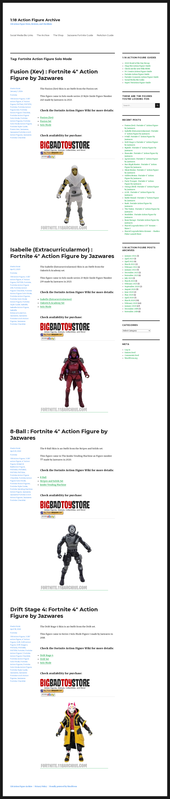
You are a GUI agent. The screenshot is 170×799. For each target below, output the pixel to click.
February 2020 (131, 303)
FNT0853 (22, 470)
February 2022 (131, 267)
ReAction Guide (105, 35)
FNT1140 (20, 104)
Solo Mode (45, 125)
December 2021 (131, 273)
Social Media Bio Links (21, 35)
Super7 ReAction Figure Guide (138, 83)
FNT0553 (14, 470)
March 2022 (130, 264)
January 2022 (130, 270)
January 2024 (130, 256)
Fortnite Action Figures (20, 296)
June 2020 (129, 292)
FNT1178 (13, 650)
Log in (127, 350)
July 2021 (128, 278)
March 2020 (130, 300)
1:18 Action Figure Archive (35, 20)
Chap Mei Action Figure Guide (138, 66)
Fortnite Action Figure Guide (137, 74)
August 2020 (130, 289)
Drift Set (44, 659)
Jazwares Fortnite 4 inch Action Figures (19, 318)
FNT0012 (13, 648)
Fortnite (13, 95)
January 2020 (130, 306)
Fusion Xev (15, 129)
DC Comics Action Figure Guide (138, 71)
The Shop (58, 35)
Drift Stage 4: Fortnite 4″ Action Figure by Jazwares (54, 612)
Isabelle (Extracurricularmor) (56, 299)
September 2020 (132, 286)
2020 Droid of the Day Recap (137, 63)
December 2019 (131, 309)
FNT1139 (20, 282)
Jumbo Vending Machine (53, 484)
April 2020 (129, 298)
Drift (18, 642)
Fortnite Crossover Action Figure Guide (142, 77)
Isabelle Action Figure (19, 307)
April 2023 (129, 259)
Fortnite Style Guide (18, 126)
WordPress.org (131, 358)
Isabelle (24, 304)
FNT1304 (21, 472)
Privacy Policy (41, 786)
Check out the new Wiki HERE (137, 69)
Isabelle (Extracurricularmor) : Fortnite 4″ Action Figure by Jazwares (62, 252)
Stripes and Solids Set (51, 481)
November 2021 (131, 275)
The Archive (43, 35)
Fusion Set (45, 121)
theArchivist (15, 88)
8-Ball (43, 477)
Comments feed (132, 355)
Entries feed (130, 352)
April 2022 (129, 261)
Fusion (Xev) (46, 117)
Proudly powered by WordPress (63, 786)
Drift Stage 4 (46, 655)
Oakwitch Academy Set (52, 303)
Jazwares (24, 129)
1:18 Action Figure (17, 99)
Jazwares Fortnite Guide (80, 35)
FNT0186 (22, 648)
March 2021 (130, 281)
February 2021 (131, 284)
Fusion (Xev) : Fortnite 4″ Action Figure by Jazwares (54, 74)
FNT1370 (27, 104)
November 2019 (131, 311)
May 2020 (129, 295)
